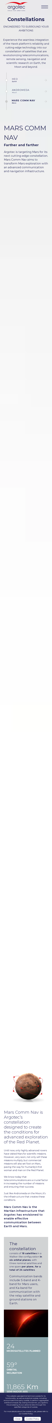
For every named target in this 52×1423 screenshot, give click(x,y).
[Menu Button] (44, 7)
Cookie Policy (32, 1419)
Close (18, 1419)
